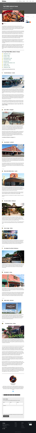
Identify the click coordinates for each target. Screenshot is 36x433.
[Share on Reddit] (30, 22)
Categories (16, 425)
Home (17, 1)
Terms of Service (23, 427)
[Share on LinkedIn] (28, 22)
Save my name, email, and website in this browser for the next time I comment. (13, 414)
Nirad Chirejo (11, 8)
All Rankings (20, 1)
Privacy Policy (22, 426)
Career (30, 1)
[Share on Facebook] (26, 22)
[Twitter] (13, 391)
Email (11, 402)
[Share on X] (27, 22)
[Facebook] (3, 428)
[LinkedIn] (4, 428)
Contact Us (22, 425)
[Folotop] (4, 1)
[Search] (33, 17)
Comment (4, 405)
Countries (16, 426)
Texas (3, 4)
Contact (33, 1)
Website (18, 402)
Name (4, 402)
